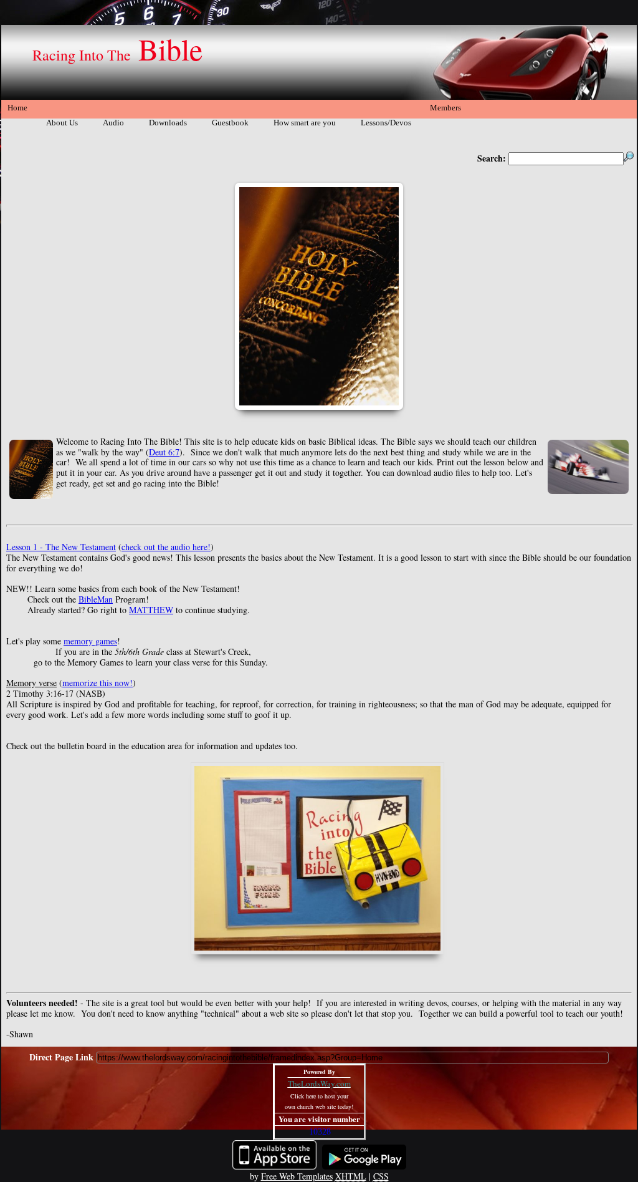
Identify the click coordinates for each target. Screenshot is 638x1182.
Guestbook (230, 122)
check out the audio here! (166, 547)
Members (445, 107)
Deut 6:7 (164, 452)
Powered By (319, 1071)
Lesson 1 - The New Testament (61, 547)
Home (17, 107)
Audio (113, 122)
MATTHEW (151, 610)
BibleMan (96, 599)
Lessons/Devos (386, 122)
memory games (90, 641)
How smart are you (305, 122)
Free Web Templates (297, 1176)
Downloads (168, 122)
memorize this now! (97, 683)
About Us (62, 122)
